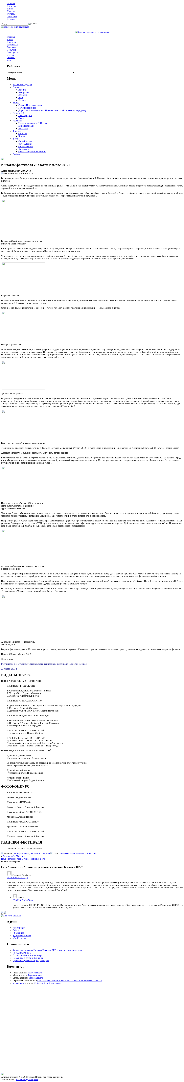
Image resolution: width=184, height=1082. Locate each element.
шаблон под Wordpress (27, 1079)
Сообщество (13, 52)
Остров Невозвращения (30, 105)
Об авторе (12, 16)
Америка (22, 95)
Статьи (10, 55)
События (11, 50)
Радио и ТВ (12, 44)
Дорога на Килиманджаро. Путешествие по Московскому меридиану (52, 110)
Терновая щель (35, 972)
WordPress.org (19, 938)
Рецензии (11, 47)
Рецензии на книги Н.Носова (32, 123)
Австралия (23, 92)
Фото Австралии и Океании (32, 151)
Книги (10, 8)
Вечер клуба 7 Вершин (14, 856)
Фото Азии (23, 149)
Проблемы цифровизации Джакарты (31, 960)
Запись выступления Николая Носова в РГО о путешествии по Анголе (47, 950)
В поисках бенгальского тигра (27, 955)
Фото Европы (25, 141)
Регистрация (19, 927)
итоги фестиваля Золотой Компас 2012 (78, 853)
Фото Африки (25, 144)
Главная (11, 3)
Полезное (11, 42)
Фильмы (11, 14)
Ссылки (11, 19)
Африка (22, 90)
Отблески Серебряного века (48, 983)
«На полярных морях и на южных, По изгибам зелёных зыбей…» (69, 980)
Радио (21, 118)
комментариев (22, 935)
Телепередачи (25, 115)
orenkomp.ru (18, 983)
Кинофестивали (26, 126)
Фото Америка (25, 146)
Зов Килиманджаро (22, 84)
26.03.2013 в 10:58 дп (23, 900)
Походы (11, 11)
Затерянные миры (27, 108)
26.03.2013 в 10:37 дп (17, 877)
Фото (9, 60)
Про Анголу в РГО (22, 953)
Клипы (21, 136)
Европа (22, 100)
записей (19, 933)
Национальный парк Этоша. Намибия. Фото (23, 859)
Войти (16, 930)
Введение (11, 6)
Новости (17, 915)
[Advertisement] (17, 1058)
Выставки (23, 128)
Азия (20, 97)
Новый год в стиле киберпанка (28, 958)
